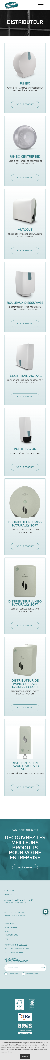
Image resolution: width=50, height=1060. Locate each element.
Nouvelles (9, 931)
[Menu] (41, 5)
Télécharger (25, 868)
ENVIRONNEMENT (12, 935)
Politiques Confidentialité (17, 949)
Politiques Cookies (13, 953)
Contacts (9, 891)
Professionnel (32, 974)
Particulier (13, 974)
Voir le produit (25, 104)
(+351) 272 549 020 (16, 913)
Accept (25, 1056)
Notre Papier (10, 928)
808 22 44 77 (22, 915)
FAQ (6, 939)
